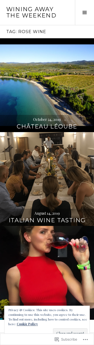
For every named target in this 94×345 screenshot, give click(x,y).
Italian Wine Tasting (47, 220)
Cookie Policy (27, 324)
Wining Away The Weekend (31, 12)
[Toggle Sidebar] (84, 12)
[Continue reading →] (47, 85)
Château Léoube (47, 126)
